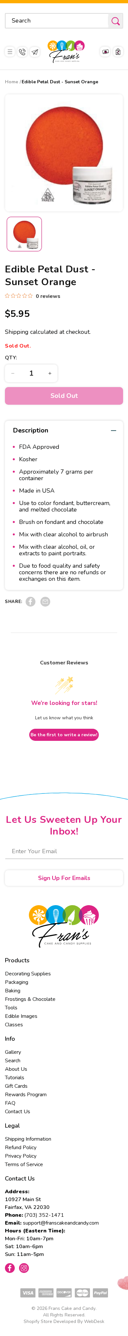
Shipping (17, 332)
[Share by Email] (45, 605)
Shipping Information (28, 1139)
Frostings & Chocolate (30, 999)
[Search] (115, 21)
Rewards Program (26, 1094)
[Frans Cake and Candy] (66, 51)
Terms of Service (24, 1164)
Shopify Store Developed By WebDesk (64, 1321)
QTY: (11, 357)
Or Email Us (35, 52)
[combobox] (64, 20)
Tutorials (14, 1077)
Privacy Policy (20, 1156)
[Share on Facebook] (30, 605)
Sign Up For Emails (64, 878)
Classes (14, 1024)
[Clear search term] (101, 20)
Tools (11, 1007)
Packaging (16, 982)
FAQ (10, 1103)
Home (11, 82)
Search (12, 1060)
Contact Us (17, 1111)
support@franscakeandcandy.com (61, 1223)
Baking (12, 990)
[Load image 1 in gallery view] (24, 234)
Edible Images (21, 1016)
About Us (16, 1069)
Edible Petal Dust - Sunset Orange (60, 82)
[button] (10, 52)
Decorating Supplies (28, 973)
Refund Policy (20, 1147)
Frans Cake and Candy (72, 1308)
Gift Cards (16, 1086)
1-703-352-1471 (22, 52)
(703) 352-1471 (44, 1215)
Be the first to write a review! (64, 735)
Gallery (13, 1052)
